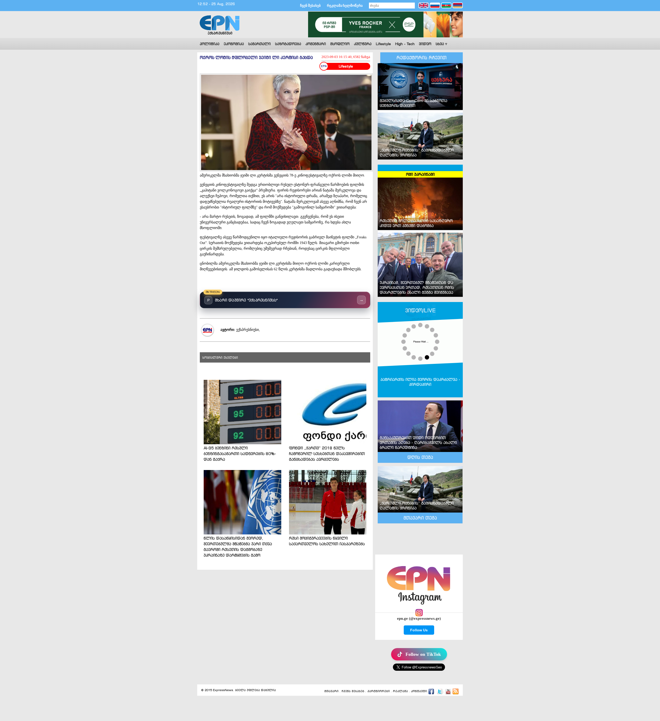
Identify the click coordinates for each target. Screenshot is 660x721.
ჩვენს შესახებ (353, 691)
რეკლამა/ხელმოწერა (345, 5)
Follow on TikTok (423, 654)
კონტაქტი (419, 691)
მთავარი (331, 691)
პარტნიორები (378, 691)
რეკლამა (400, 691)
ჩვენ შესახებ (310, 5)
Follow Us (419, 630)
